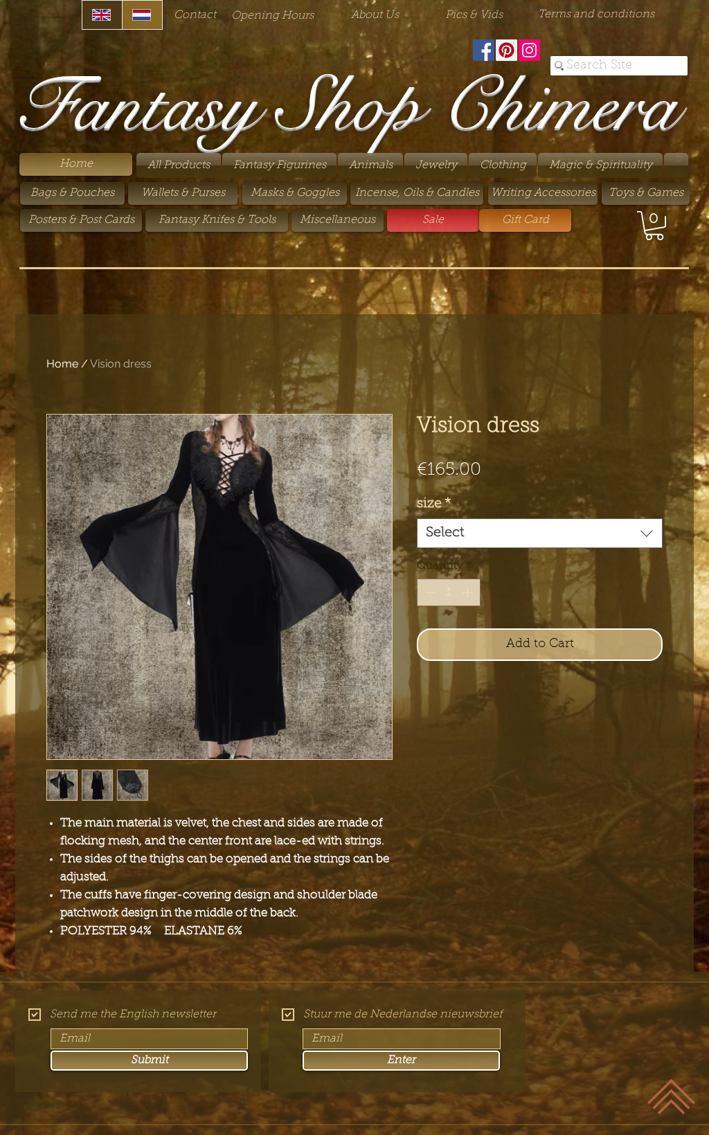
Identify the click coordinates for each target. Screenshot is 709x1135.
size (434, 504)
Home (62, 363)
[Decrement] (428, 592)
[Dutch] (142, 15)
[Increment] (468, 592)
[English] (102, 15)
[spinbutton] (448, 592)
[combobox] (540, 533)
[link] (654, 225)
